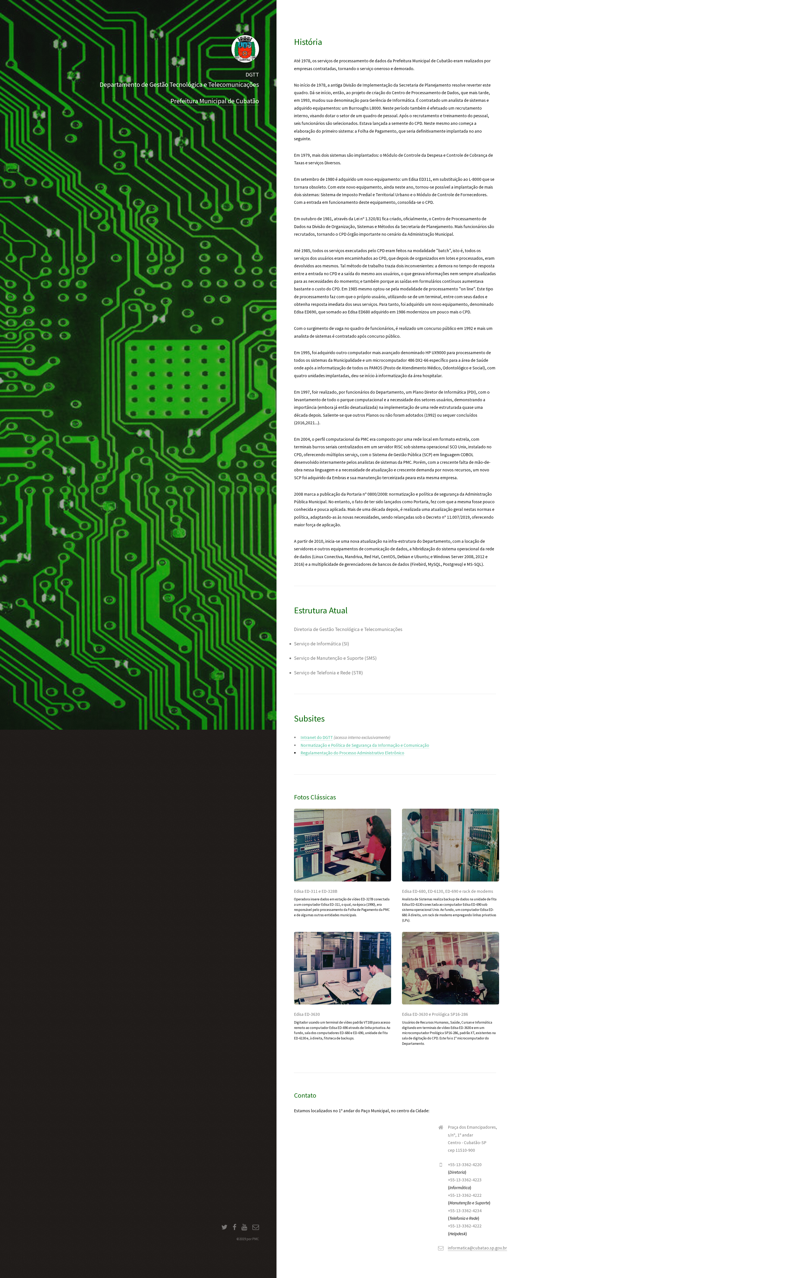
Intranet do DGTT (317, 737)
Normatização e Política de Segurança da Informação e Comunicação (365, 745)
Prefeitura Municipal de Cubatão (214, 101)
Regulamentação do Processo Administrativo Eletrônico (352, 753)
